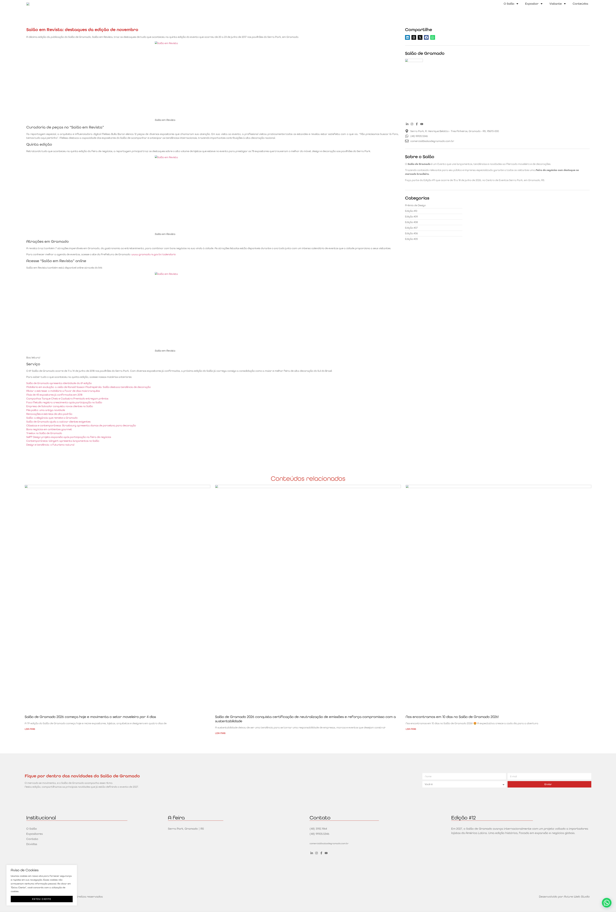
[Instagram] (412, 124)
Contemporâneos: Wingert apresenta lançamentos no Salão (62, 440)
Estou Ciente (41, 899)
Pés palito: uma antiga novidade (45, 410)
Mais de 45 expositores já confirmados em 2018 (54, 394)
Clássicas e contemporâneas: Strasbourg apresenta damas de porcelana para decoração (81, 425)
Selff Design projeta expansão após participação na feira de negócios (68, 437)
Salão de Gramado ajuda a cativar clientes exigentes (58, 421)
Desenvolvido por (564, 896)
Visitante (555, 3)
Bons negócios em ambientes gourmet (49, 429)
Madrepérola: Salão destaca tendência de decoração (118, 387)
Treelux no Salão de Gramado (44, 433)
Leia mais (30, 729)
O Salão (509, 3)
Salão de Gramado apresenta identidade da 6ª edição (59, 383)
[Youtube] (422, 124)
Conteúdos (580, 3)
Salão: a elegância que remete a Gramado (51, 417)
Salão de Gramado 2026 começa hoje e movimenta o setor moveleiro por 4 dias (90, 717)
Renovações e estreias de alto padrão (49, 413)
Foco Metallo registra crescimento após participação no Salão (64, 402)
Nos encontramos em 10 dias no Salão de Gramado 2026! (452, 717)
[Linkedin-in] (407, 124)
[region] (41, 885)
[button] (407, 37)
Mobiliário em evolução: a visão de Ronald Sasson (55, 387)
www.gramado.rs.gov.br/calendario (153, 254)
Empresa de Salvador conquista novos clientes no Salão (59, 406)
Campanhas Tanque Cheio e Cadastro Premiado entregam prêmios (67, 398)
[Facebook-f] (417, 124)
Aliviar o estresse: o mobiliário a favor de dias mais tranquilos (63, 390)
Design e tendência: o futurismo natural (50, 444)
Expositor (532, 3)
